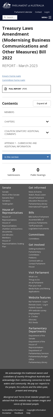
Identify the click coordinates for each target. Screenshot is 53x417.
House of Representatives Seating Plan (13, 243)
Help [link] (28, 413)
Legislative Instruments (39, 228)
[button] (46, 17)
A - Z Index (33, 316)
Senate (5, 191)
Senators (6, 200)
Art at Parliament (36, 282)
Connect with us (36, 260)
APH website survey (37, 310)
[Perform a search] (5, 17)
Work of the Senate (10, 194)
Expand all (42, 103)
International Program (38, 206)
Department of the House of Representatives (37, 344)
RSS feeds (33, 322)
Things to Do (34, 279)
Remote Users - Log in (38, 304)
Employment (34, 313)
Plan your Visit (35, 285)
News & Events (35, 191)
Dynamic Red (8, 197)
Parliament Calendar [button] (23, 12)
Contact (38, 12)
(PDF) (18, 88)
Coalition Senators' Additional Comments (21, 132)
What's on (33, 276)
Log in (47, 12)
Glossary (32, 319)
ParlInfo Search (35, 307)
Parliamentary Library (38, 203)
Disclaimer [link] (6, 413)
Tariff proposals (36, 225)
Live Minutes (7, 234)
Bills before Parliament (39, 216)
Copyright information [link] (36, 410)
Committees (34, 238)
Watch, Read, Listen (37, 194)
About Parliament (36, 197)
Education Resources (38, 200)
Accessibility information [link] (13, 410)
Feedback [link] (19, 413)
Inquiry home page (11, 75)
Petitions (33, 257)
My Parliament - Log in (38, 301)
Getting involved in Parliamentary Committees (37, 251)
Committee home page (13, 80)
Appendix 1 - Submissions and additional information (20, 145)
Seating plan (7, 203)
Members (9, 112)
